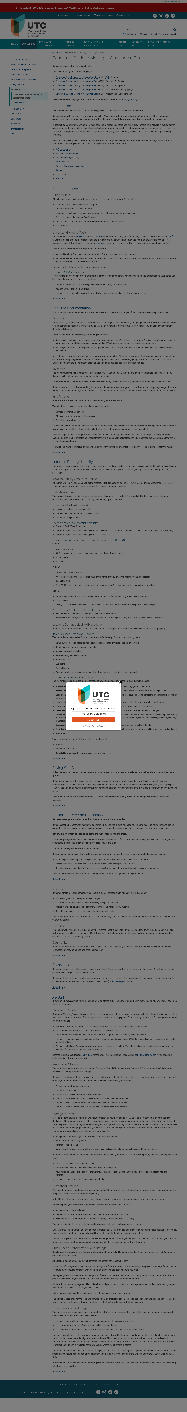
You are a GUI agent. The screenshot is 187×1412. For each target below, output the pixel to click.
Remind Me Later (98, 726)
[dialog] (93, 706)
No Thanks (86, 726)
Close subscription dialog (121, 682)
